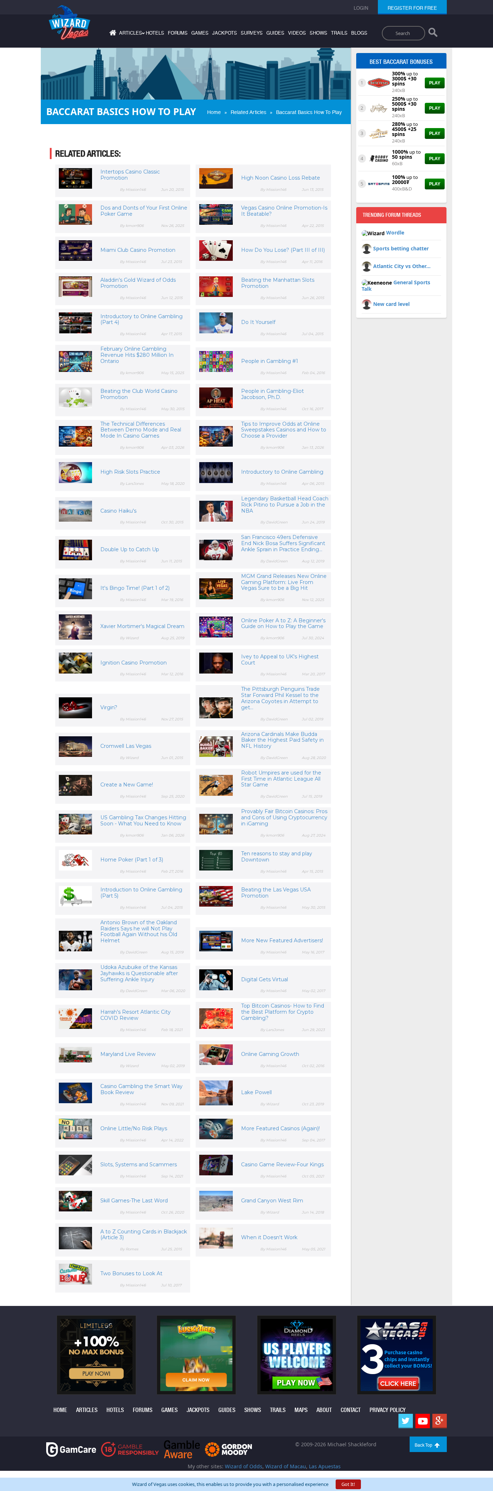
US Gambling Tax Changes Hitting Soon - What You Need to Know (143, 820)
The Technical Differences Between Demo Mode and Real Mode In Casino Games (140, 430)
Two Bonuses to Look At (131, 1273)
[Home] (111, 34)
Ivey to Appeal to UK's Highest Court (280, 659)
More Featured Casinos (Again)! (280, 1128)
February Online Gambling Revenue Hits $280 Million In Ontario (137, 355)
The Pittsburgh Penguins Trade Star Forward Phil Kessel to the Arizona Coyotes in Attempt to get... (280, 698)
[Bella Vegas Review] (379, 82)
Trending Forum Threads (392, 215)
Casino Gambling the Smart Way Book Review (141, 1089)
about (324, 1410)
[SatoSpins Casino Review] (379, 183)
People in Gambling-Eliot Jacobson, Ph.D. (272, 394)
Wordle (395, 232)
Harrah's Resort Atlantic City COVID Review (135, 1015)
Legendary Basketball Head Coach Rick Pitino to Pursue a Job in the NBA (284, 504)
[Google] (439, 1421)
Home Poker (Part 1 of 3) (131, 859)
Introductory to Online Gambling (282, 472)
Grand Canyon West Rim (272, 1200)
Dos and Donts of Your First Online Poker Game (143, 211)
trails (339, 33)
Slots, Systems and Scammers (138, 1164)
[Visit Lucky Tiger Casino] (196, 1354)
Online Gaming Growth (270, 1054)
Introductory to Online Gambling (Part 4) (141, 319)
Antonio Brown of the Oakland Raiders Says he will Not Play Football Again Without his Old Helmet (138, 931)
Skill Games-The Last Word (134, 1200)
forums (178, 33)
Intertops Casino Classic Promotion (130, 174)
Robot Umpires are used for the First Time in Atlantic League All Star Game (281, 778)
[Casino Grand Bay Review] (379, 107)
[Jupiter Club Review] (379, 133)
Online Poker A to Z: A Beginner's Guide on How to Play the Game (283, 623)
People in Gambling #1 (269, 361)
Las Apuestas (325, 1466)
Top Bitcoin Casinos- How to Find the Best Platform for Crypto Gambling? (282, 1012)
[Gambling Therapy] (228, 1448)
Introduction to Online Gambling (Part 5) (141, 892)
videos (297, 33)
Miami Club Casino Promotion (137, 250)
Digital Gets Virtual (264, 979)
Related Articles (248, 112)
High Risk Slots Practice (130, 472)
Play (434, 82)
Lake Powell (256, 1092)
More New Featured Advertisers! (282, 940)
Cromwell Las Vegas (125, 746)
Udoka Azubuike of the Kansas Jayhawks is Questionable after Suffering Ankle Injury (139, 973)
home (60, 1410)
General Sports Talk (396, 286)
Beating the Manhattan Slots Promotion (277, 283)
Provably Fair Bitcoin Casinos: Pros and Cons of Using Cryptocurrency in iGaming (284, 817)
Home (214, 112)
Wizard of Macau (285, 1466)
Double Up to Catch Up (129, 549)
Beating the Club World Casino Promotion (139, 394)
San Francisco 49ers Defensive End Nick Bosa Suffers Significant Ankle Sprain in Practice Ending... (283, 543)
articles (86, 1410)
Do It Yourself (258, 322)
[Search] (433, 33)
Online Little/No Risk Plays (133, 1128)
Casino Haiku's (118, 511)
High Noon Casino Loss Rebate (280, 178)
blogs (359, 33)
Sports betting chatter (401, 248)
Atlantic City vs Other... (402, 266)
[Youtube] (422, 1421)
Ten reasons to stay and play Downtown (276, 856)
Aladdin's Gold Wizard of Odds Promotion (138, 283)
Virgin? (108, 707)
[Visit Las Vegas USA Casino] (397, 1354)
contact (351, 1410)
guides (275, 33)
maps (301, 1410)
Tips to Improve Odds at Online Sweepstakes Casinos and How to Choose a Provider (283, 430)
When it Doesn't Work (269, 1237)
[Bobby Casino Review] (379, 158)
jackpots (224, 33)
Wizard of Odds (243, 1466)
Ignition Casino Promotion (133, 662)
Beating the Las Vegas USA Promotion (276, 892)
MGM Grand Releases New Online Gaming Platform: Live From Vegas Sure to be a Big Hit (284, 582)
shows (318, 33)
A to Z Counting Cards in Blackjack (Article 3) (143, 1234)
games (200, 33)
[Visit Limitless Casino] (96, 1354)
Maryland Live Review (128, 1054)
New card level (391, 304)
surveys (252, 33)
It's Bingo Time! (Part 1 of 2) (135, 588)
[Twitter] (405, 1421)
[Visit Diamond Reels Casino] (297, 1354)
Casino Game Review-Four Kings (282, 1164)
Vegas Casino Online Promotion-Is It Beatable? (284, 211)
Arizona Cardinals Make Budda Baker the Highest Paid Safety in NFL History (282, 740)
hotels (155, 33)
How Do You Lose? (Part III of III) (283, 250)
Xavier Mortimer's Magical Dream (142, 626)
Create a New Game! (126, 784)
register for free (412, 8)
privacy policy (388, 1410)
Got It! (348, 1484)
